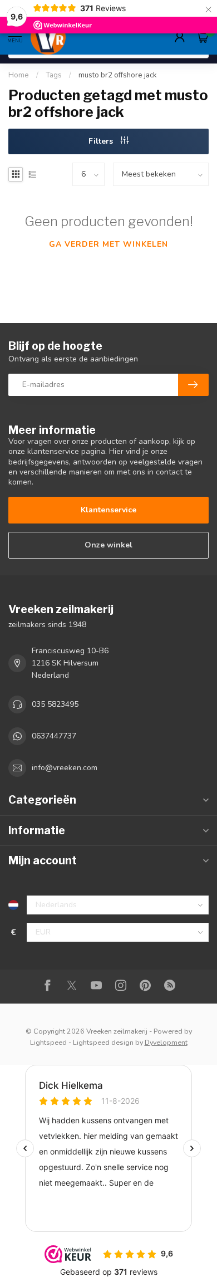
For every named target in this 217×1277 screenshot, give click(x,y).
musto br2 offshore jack (117, 75)
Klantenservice (108, 510)
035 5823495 (55, 704)
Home (18, 75)
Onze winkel (108, 545)
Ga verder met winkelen (108, 244)
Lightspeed (48, 1042)
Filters (101, 141)
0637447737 (54, 736)
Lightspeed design (103, 1042)
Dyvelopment (166, 1042)
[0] (202, 37)
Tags (54, 75)
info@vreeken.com (64, 767)
